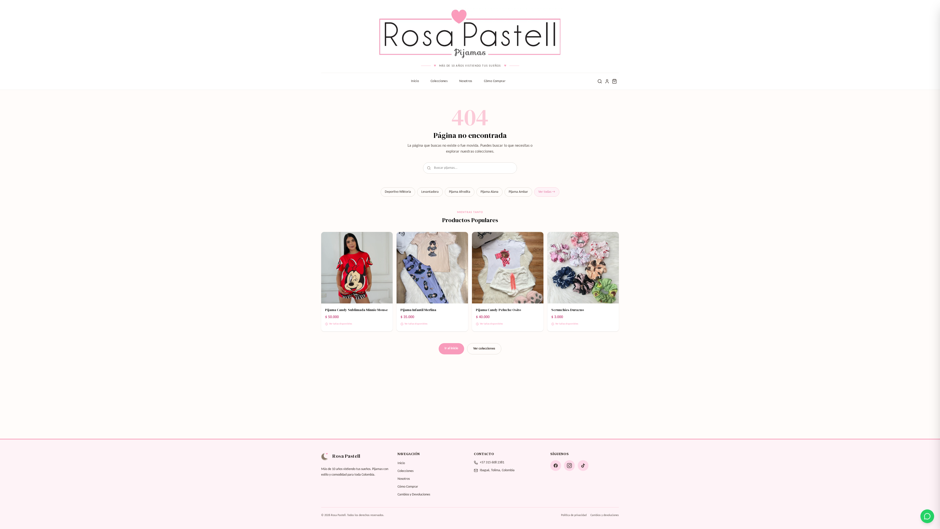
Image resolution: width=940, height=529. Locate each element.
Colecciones (439, 81)
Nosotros (465, 81)
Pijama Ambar (518, 192)
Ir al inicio (451, 348)
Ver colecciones (484, 348)
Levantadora (430, 192)
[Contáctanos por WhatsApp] (927, 516)
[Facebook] (555, 465)
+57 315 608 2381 (492, 462)
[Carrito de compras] (614, 81)
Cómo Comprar (494, 81)
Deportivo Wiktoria (398, 192)
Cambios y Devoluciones (414, 494)
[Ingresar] (607, 81)
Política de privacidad (574, 515)
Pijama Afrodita (459, 192)
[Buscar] (599, 81)
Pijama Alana (489, 192)
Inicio (415, 81)
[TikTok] (583, 465)
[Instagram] (569, 465)
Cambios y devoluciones (604, 515)
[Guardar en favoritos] (386, 239)
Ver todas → (546, 192)
